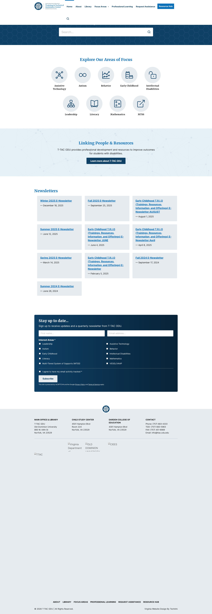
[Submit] (149, 32)
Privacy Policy (80, 384)
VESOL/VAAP (116, 363)
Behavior (114, 349)
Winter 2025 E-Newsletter (56, 200)
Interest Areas (47, 340)
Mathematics (116, 358)
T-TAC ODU (49, 6)
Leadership (47, 344)
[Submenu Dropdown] (108, 7)
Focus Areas (100, 6)
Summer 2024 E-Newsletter (57, 286)
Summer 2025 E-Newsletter (57, 229)
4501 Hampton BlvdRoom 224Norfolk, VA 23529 (81, 427)
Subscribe (48, 378)
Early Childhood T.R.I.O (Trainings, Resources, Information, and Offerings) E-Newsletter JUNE (106, 235)
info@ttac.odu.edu (160, 432)
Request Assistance (145, 6)
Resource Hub (166, 6)
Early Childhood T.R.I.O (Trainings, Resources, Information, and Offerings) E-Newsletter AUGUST (153, 206)
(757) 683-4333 (159, 424)
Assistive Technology (119, 344)
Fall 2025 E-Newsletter (102, 200)
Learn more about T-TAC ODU (106, 161)
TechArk (174, 609)
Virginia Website (152, 609)
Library (88, 6)
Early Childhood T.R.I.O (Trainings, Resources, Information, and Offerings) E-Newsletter (106, 263)
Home (69, 6)
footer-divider (106, 409)
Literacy (46, 358)
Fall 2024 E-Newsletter (149, 257)
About (78, 6)
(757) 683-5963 (158, 427)
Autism (45, 349)
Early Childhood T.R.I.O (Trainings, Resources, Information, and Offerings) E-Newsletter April (153, 235)
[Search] (67, 18)
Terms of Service (94, 384)
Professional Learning (122, 6)
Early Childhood (49, 353)
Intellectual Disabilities (120, 353)
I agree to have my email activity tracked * (62, 371)
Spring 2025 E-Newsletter (56, 257)
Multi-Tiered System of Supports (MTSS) (61, 363)
